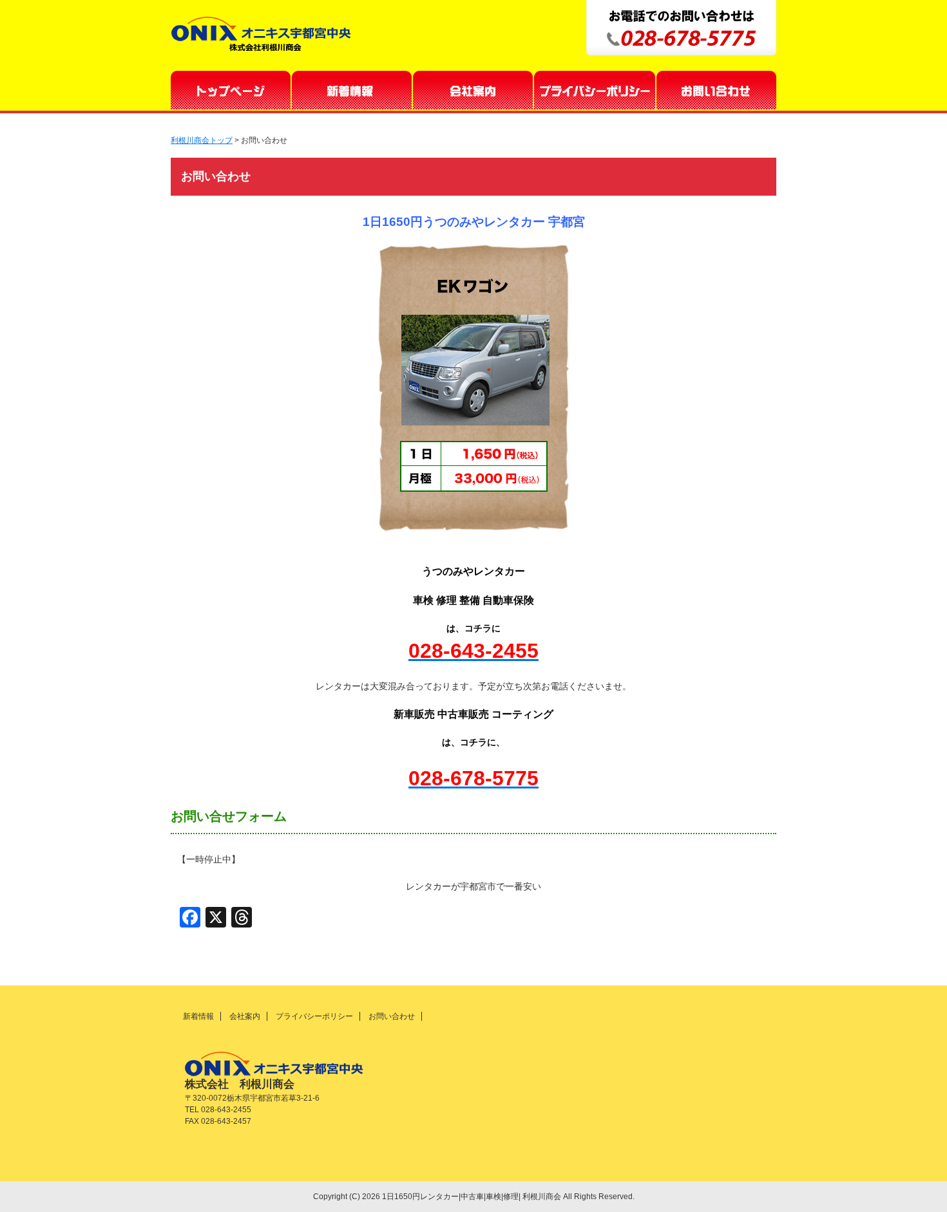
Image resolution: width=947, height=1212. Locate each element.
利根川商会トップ (202, 140)
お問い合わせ (716, 90)
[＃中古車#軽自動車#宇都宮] (473, 397)
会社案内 (473, 90)
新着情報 (352, 90)
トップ (231, 90)
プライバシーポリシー (595, 90)
